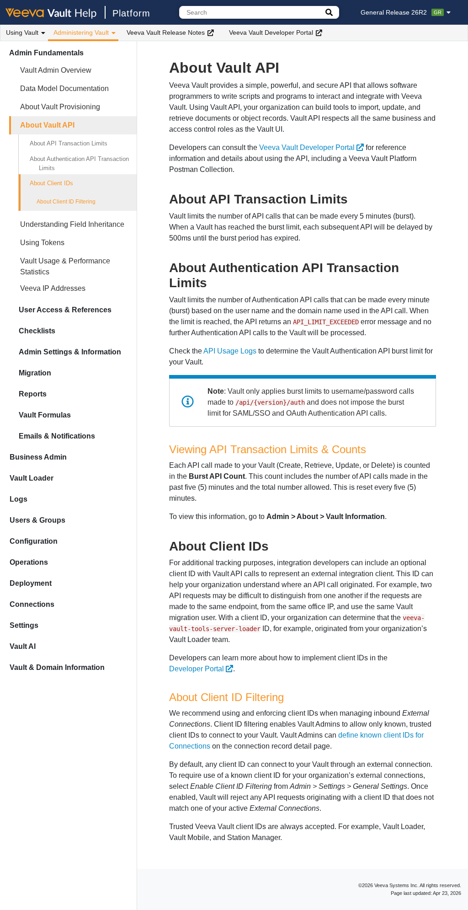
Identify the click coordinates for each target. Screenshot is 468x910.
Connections (32, 604)
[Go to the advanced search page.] (329, 12)
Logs (18, 499)
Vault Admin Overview (55, 70)
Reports (33, 394)
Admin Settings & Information (70, 352)
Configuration (34, 541)
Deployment (31, 583)
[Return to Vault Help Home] (55, 12)
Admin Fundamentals (46, 53)
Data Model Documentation (64, 88)
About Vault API (47, 125)
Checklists (37, 331)
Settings (24, 625)
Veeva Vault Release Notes (166, 32)
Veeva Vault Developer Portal (271, 32)
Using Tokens (42, 242)
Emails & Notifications (57, 436)
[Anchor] (354, 198)
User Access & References (65, 310)
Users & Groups (37, 520)
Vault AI (23, 646)
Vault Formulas (45, 415)
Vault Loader (31, 478)
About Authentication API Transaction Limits (79, 163)
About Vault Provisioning (60, 107)
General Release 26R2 (401, 12)
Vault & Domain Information (57, 667)
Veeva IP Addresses (52, 288)
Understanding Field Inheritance (72, 224)
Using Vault (22, 32)
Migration (35, 373)
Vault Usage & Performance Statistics (65, 266)
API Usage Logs (229, 351)
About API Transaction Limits (68, 143)
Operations (29, 562)
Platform (131, 13)
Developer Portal (196, 669)
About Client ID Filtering (66, 201)
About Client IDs (51, 183)
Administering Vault (81, 32)
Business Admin (38, 457)
